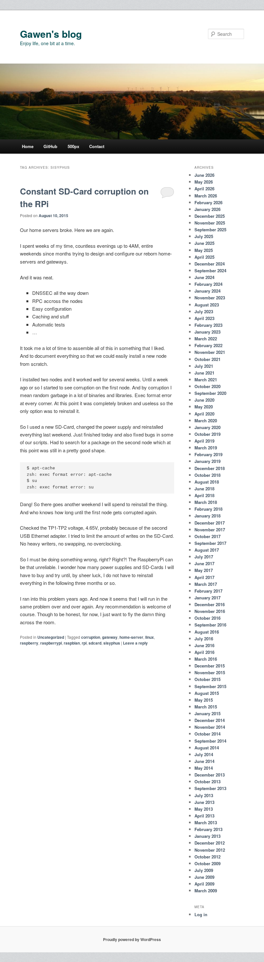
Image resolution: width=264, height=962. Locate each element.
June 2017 (204, 563)
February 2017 (208, 591)
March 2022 (205, 339)
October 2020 (207, 386)
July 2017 (203, 557)
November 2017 (209, 529)
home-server (131, 637)
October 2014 (207, 734)
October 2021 (207, 359)
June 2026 (204, 175)
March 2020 (205, 420)
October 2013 (207, 781)
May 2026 (203, 182)
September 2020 (210, 393)
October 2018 (207, 475)
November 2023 (209, 298)
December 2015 (209, 666)
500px (73, 146)
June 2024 (204, 277)
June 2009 (204, 877)
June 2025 (204, 243)
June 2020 (204, 400)
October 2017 (207, 536)
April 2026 (204, 188)
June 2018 (204, 489)
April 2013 (204, 816)
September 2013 (210, 788)
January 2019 (207, 461)
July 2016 (203, 639)
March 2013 (205, 822)
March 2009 (205, 890)
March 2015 (205, 707)
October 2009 (207, 863)
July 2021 (203, 366)
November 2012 (209, 850)
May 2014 (203, 768)
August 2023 (206, 305)
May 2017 (203, 570)
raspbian (72, 643)
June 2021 (204, 373)
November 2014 (209, 727)
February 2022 (208, 345)
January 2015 (207, 713)
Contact (96, 146)
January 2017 (207, 598)
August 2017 (206, 550)
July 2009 (203, 870)
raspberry (29, 643)
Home (27, 146)
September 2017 (210, 543)
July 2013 (203, 795)
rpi (84, 643)
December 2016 (209, 604)
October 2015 (207, 679)
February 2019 (208, 454)
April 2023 (204, 318)
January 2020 (207, 427)
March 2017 (205, 584)
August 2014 (206, 748)
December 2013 (209, 775)
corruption (90, 637)
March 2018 (205, 502)
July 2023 (203, 311)
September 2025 (210, 229)
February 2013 (208, 829)
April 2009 (204, 884)
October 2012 (207, 857)
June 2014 (204, 761)
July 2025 (203, 236)
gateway (110, 637)
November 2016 (209, 611)
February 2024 (208, 284)
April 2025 (204, 257)
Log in (200, 914)
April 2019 (204, 441)
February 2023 (208, 325)
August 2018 (206, 482)
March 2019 (205, 448)
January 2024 (207, 291)
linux (149, 637)
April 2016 (204, 652)
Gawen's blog (51, 34)
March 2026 (205, 196)
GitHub (50, 146)
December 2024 (209, 264)
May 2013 (203, 809)
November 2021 (209, 352)
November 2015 (209, 672)
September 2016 (210, 625)
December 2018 (209, 468)
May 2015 (203, 700)
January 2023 (207, 332)
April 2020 (204, 414)
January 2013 (207, 836)
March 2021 (205, 379)
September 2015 (210, 686)
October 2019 (207, 434)
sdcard (95, 643)
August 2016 (206, 632)
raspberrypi (51, 643)
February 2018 (208, 509)
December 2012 (209, 843)
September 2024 (210, 270)
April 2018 (204, 495)
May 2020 (203, 407)
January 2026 (207, 209)
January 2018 (207, 516)
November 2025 (209, 223)
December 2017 (209, 523)
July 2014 (203, 754)
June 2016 (204, 645)
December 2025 (209, 216)
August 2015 (206, 693)
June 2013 (204, 802)
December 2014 (209, 720)
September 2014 (210, 741)
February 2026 (208, 202)
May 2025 (203, 250)
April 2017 (204, 577)
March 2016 (205, 659)
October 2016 (207, 618)
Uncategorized (50, 637)
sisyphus (111, 643)
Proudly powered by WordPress (132, 939)
